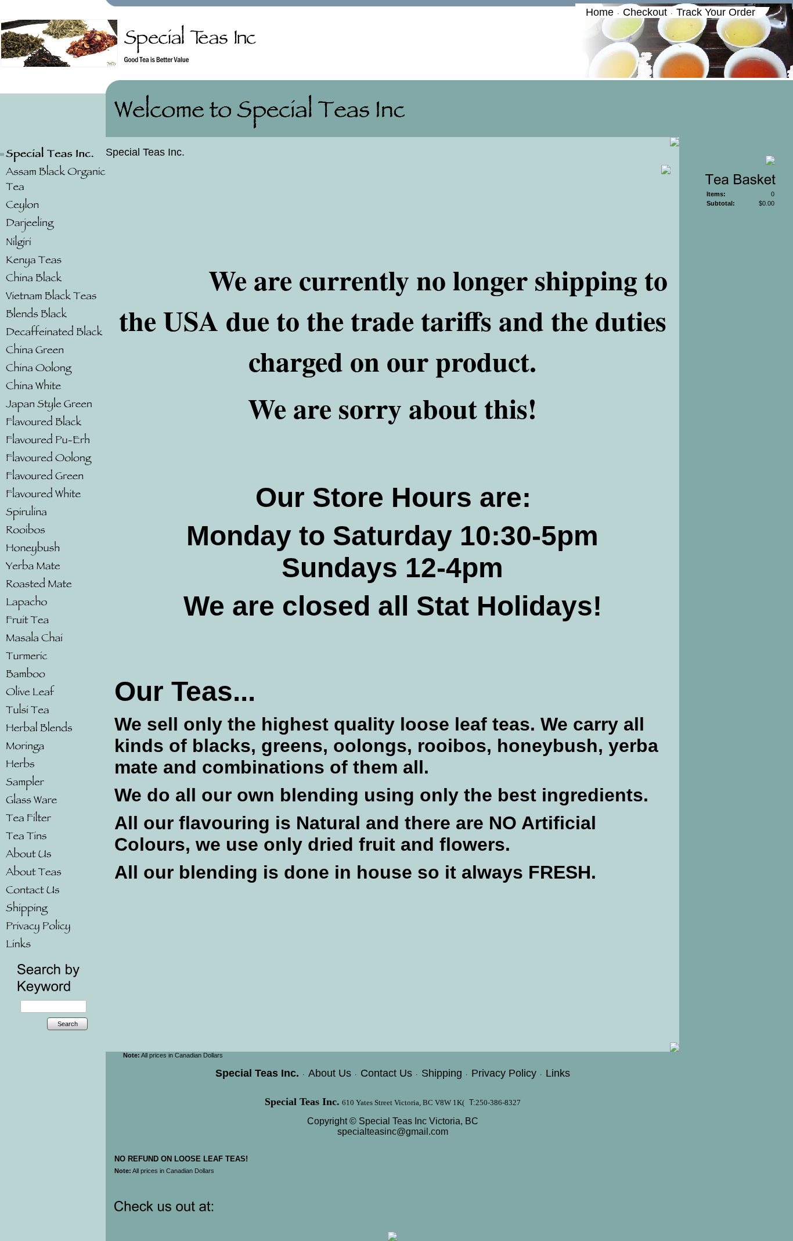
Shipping (441, 1073)
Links (558, 1073)
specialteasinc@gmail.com (392, 1131)
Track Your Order (715, 12)
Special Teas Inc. (145, 152)
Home (600, 12)
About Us (329, 1073)
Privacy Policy (503, 1073)
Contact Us (386, 1073)
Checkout (645, 12)
